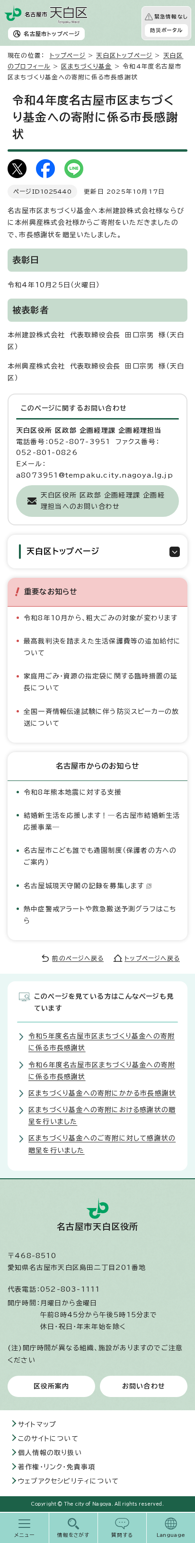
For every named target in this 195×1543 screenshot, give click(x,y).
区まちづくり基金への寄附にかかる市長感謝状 (102, 1093)
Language (171, 1535)
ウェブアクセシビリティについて (68, 1481)
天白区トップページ (124, 55)
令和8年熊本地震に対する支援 (73, 792)
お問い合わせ (143, 1386)
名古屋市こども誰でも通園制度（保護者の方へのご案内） (100, 856)
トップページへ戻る (152, 958)
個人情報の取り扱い (50, 1452)
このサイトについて (48, 1438)
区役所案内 (52, 1386)
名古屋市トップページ (52, 33)
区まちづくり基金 (86, 66)
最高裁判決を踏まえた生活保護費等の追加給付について (102, 647)
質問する (122, 1535)
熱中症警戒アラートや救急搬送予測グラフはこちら (100, 915)
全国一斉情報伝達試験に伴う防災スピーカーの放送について (101, 717)
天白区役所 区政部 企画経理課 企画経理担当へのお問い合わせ (103, 501)
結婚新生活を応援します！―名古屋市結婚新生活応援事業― (102, 821)
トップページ (68, 55)
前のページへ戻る (78, 958)
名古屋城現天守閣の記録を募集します (84, 886)
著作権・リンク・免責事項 (56, 1467)
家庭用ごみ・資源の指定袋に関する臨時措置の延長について (100, 682)
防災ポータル (166, 30)
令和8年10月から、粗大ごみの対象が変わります (101, 618)
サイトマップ (37, 1424)
